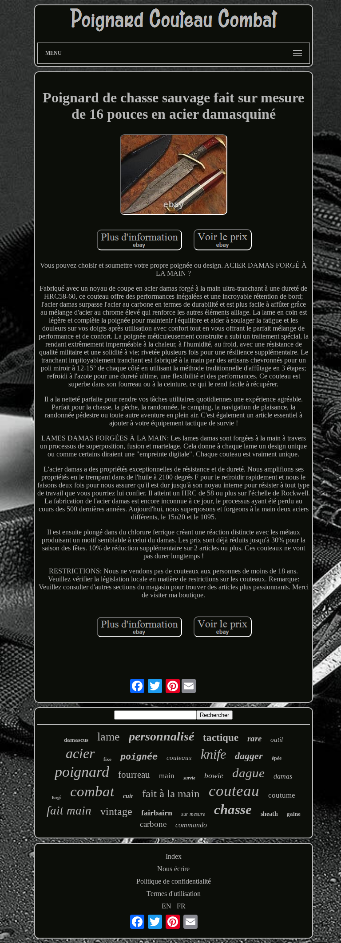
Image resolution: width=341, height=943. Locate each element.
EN (166, 906)
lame (108, 736)
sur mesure (193, 814)
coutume (281, 795)
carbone (153, 824)
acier (80, 753)
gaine (294, 814)
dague (248, 773)
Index (174, 856)
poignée (139, 756)
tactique (220, 737)
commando (191, 825)
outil (276, 739)
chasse (233, 809)
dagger (249, 755)
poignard (82, 772)
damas (283, 776)
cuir (128, 796)
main (166, 776)
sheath (269, 814)
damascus (76, 739)
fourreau (134, 774)
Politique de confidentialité (173, 881)
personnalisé (161, 736)
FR (181, 906)
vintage (116, 811)
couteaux (179, 757)
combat (92, 791)
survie (189, 777)
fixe (107, 759)
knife (213, 754)
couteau (234, 790)
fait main (69, 810)
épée (277, 758)
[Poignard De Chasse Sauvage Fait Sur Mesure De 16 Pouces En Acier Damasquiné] (173, 175)
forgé (56, 797)
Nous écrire (173, 869)
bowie (213, 775)
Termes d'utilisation (174, 893)
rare (254, 738)
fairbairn (156, 812)
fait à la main (171, 793)
